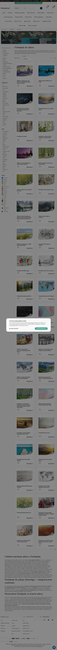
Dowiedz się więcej (24, 325)
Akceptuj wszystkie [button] (41, 328)
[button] (13, 328)
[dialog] (28, 325)
